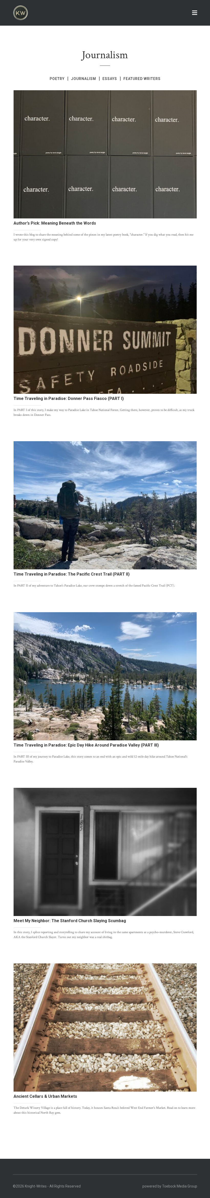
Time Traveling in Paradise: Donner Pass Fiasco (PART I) (69, 398)
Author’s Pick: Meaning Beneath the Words (55, 223)
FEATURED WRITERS (142, 79)
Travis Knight (39, 250)
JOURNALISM (83, 79)
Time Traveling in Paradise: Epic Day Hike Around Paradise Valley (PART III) (86, 745)
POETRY (57, 79)
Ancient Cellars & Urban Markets (45, 1096)
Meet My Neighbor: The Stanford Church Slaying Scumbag (70, 920)
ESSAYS (109, 79)
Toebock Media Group (179, 1186)
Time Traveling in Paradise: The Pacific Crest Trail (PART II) (72, 574)
